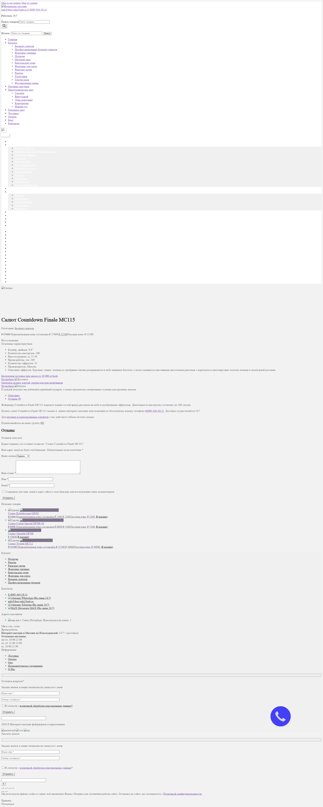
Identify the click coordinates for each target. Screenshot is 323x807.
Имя (4, 479)
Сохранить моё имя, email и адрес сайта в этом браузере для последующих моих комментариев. (60, 491)
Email (5, 485)
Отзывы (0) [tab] (14, 398)
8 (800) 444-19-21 (37, 9)
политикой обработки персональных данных (45, 767)
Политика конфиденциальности (26, 268)
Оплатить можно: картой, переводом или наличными (32, 382)
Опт (10, 662)
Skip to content (29, 3)
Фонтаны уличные (25, 52)
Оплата (12, 116)
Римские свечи (23, 69)
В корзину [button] (102, 516)
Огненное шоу (16, 110)
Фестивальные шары (27, 83)
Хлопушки (21, 76)
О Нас (11, 669)
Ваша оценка (8, 455)
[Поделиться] (9, 788)
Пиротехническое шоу (21, 89)
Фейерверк (14, 281)
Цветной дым (22, 59)
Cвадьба (19, 93)
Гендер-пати (22, 79)
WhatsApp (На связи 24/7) (36, 598)
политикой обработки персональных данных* (46, 705)
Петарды (20, 56)
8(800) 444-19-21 (154, 410)
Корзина (13, 251)
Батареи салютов (24, 46)
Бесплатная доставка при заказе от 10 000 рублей (29, 376)
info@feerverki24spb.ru (14, 9)
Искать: (5, 33)
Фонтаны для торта (26, 66)
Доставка (13, 113)
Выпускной (21, 96)
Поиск (47, 33)
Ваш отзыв (8, 473)
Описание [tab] (14, 395)
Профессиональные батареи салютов (36, 49)
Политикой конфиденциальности (182, 793)
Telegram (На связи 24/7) (35, 604)
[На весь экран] (6, 788)
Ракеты (19, 73)
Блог (10, 120)
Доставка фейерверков (21, 241)
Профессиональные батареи (24, 582)
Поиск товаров (10, 21)
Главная (12, 39)
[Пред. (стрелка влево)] (2, 791)
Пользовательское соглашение (25, 665)
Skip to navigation (11, 3)
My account (14, 234)
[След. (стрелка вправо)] (6, 791)
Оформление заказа (19, 261)
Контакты (13, 123)
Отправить (8, 712)
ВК (42, 423)
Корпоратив (22, 103)
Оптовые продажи (18, 86)
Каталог (12, 42)
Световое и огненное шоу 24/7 (25, 275)
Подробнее (8, 379)
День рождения (23, 99)
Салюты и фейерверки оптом (25, 271)
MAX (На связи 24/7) (41, 608)
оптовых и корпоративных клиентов (27, 417)
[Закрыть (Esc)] (12, 788)
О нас (11, 255)
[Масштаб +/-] (2, 788)
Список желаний (18, 278)
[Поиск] (4, 26)
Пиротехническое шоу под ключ (26, 265)
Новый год (21, 106)
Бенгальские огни (25, 62)
